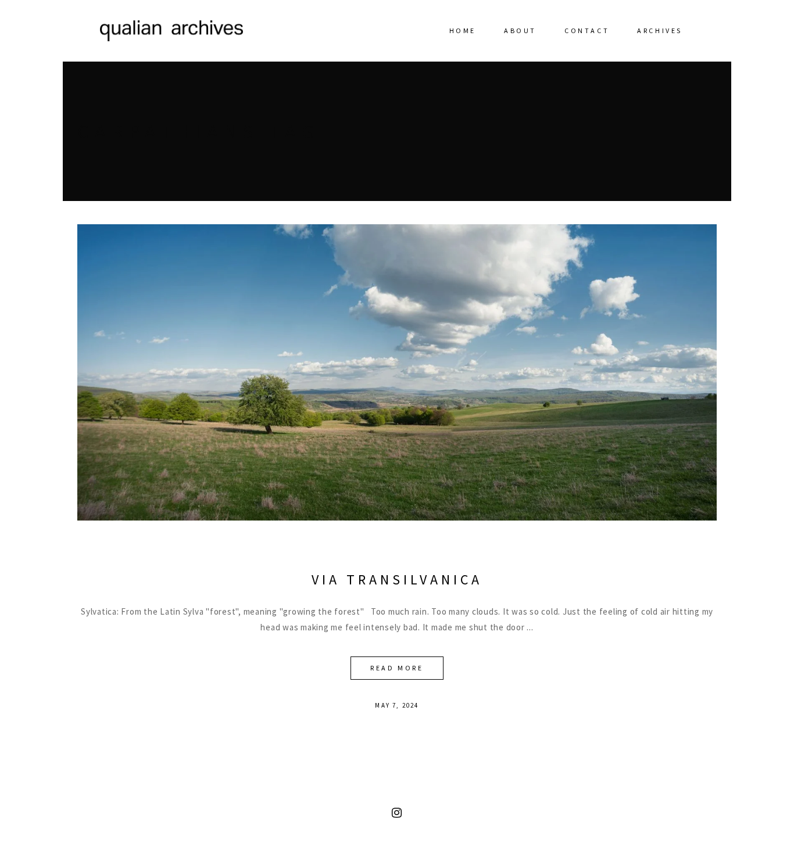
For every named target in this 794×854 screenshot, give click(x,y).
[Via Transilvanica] (397, 372)
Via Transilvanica (397, 579)
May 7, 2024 (397, 705)
